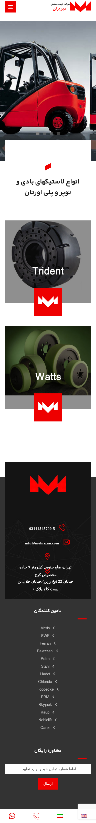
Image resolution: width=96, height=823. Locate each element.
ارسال (48, 784)
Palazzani (45, 651)
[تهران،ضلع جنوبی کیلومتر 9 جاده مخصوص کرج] (46, 556)
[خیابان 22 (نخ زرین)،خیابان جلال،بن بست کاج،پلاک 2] (46, 571)
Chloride (45, 681)
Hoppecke (45, 689)
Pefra (45, 658)
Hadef (45, 674)
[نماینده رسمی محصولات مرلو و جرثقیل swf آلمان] (70, 6)
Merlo (45, 628)
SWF (45, 635)
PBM (45, 697)
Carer (45, 727)
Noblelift (45, 719)
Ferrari (45, 643)
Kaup (45, 712)
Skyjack (45, 704)
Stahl (45, 666)
